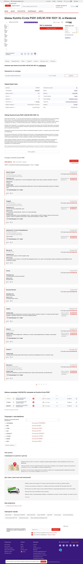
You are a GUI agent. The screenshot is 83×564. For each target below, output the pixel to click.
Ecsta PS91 (23, 14)
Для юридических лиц (38, 556)
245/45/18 (37, 90)
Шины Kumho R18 (31, 514)
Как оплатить (7, 546)
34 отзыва (47, 402)
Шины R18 (49, 514)
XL (76, 87)
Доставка (48, 1)
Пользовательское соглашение (40, 554)
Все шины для (36, 425)
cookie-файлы (17, 561)
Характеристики (15, 61)
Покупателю (21, 11)
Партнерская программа (38, 558)
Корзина (74, 6)
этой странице (29, 471)
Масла (22, 547)
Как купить (53, 61)
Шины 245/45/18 (41, 514)
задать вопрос (75, 163)
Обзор (23, 61)
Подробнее (27, 497)
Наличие (7, 61)
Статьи (34, 546)
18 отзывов (47, 398)
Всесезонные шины (23, 517)
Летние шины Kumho (68, 514)
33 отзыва (58, 22)
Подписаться (56, 529)
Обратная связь (8, 553)
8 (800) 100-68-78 (61, 5)
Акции (24, 551)
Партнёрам (59, 1)
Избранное (67, 1)
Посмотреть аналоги (51, 28)
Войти (76, 1)
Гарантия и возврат (9, 547)
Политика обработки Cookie (39, 553)
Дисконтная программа (10, 549)
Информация (32, 11)
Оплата (54, 1)
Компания (35, 542)
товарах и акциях (51, 534)
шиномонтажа (29, 467)
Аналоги (67, 37)
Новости (35, 544)
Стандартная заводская (71, 101)
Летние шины (57, 514)
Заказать (71, 75)
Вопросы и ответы (8, 551)
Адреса (41, 11)
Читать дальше (31, 151)
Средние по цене (73, 99)
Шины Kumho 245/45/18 (19, 514)
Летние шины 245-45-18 (11, 517)
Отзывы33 (29, 61)
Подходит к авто (44, 61)
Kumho (18, 14)
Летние (37, 101)
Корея (76, 96)
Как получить (7, 544)
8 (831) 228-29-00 (44, 471)
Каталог (10, 14)
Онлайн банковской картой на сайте (14, 505)
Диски (13, 11)
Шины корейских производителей (39, 517)
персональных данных (52, 532)
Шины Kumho (8, 514)
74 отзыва (47, 406)
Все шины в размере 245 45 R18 (11, 409)
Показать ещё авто (9, 445)
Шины (6, 11)
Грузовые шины (24, 549)
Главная (6, 14)
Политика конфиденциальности (39, 551)
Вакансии (35, 549)
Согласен (43, 561)
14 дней (75, 104)
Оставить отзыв (74, 160)
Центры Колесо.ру (37, 547)
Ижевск (7, 1)
